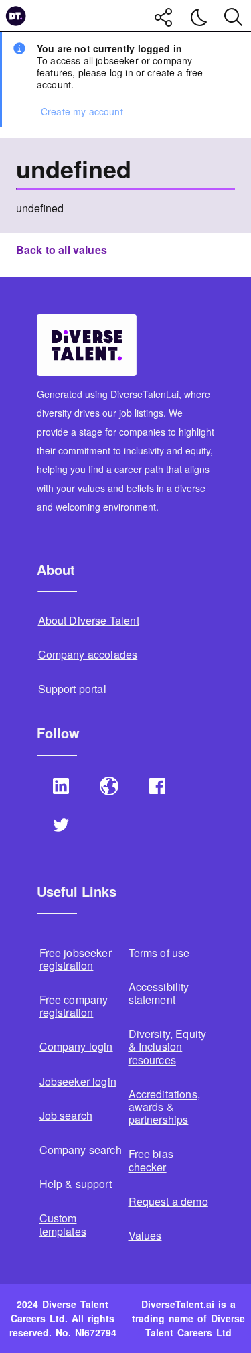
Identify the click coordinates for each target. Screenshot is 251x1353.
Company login (76, 1046)
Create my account (82, 111)
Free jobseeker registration (75, 959)
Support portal (72, 688)
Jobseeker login (77, 1081)
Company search (80, 1149)
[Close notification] (235, 48)
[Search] (234, 15)
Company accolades (88, 654)
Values (145, 1235)
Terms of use (159, 952)
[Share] (164, 17)
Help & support (75, 1183)
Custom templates (62, 1224)
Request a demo (168, 1201)
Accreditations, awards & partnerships (164, 1106)
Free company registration (73, 1006)
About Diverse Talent (88, 620)
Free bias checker (151, 1160)
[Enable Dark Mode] (199, 17)
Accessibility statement (159, 993)
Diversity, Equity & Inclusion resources (168, 1046)
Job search (66, 1115)
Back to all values (61, 250)
